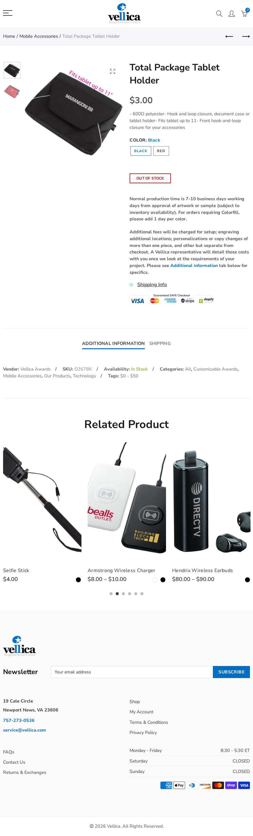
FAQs (8, 752)
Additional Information (113, 343)
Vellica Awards (35, 369)
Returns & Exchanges (24, 772)
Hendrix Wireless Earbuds (202, 570)
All (188, 369)
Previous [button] (40, 111)
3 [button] (123, 593)
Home (9, 36)
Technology (84, 376)
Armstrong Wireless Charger (122, 570)
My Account (141, 712)
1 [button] (111, 593)
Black (140, 151)
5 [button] (135, 593)
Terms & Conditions (149, 722)
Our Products (57, 376)
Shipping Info (152, 284)
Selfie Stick (16, 570)
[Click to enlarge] (112, 71)
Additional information (194, 265)
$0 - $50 (129, 376)
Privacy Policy (143, 732)
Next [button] (107, 111)
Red (161, 151)
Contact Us (14, 762)
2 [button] (117, 593)
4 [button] (129, 593)
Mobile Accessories (38, 36)
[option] (73, 111)
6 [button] (141, 593)
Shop (135, 701)
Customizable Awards (215, 369)
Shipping (160, 343)
